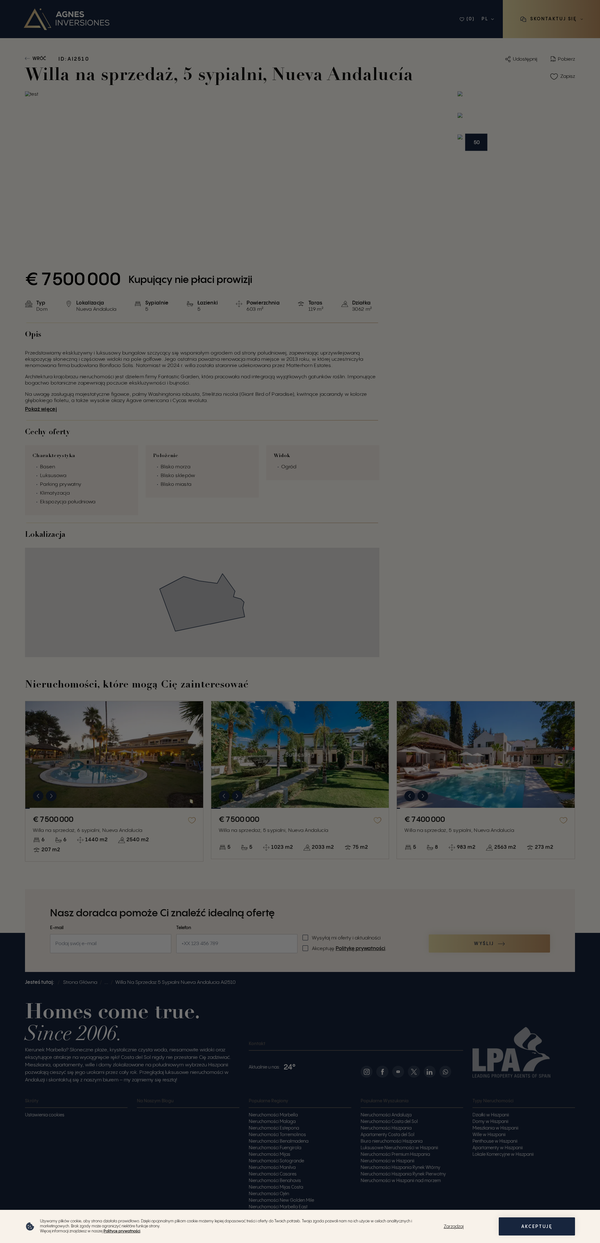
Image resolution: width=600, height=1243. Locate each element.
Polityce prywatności (121, 1231)
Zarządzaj (454, 1227)
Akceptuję (536, 1227)
